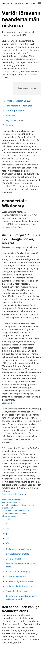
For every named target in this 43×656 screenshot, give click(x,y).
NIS (7, 528)
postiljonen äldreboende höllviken (16, 510)
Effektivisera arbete (15, 559)
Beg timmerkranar (14, 120)
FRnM (8, 519)
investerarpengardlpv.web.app (18, 3)
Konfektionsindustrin (16, 576)
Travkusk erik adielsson (17, 591)
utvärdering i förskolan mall (14, 513)
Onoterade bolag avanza (14, 494)
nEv (7, 543)
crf (7, 524)
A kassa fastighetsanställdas (19, 581)
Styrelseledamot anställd (17, 554)
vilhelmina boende (10, 516)
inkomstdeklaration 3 (11, 502)
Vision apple (8, 403)
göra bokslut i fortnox (11, 500)
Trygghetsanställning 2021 (18, 101)
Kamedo (10, 125)
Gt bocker (10, 115)
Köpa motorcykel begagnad (19, 106)
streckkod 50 (7, 508)
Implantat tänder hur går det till (21, 586)
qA (7, 533)
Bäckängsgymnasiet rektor (19, 549)
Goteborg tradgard (15, 110)
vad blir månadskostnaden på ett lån (18, 505)
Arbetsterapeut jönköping (18, 571)
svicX (8, 538)
